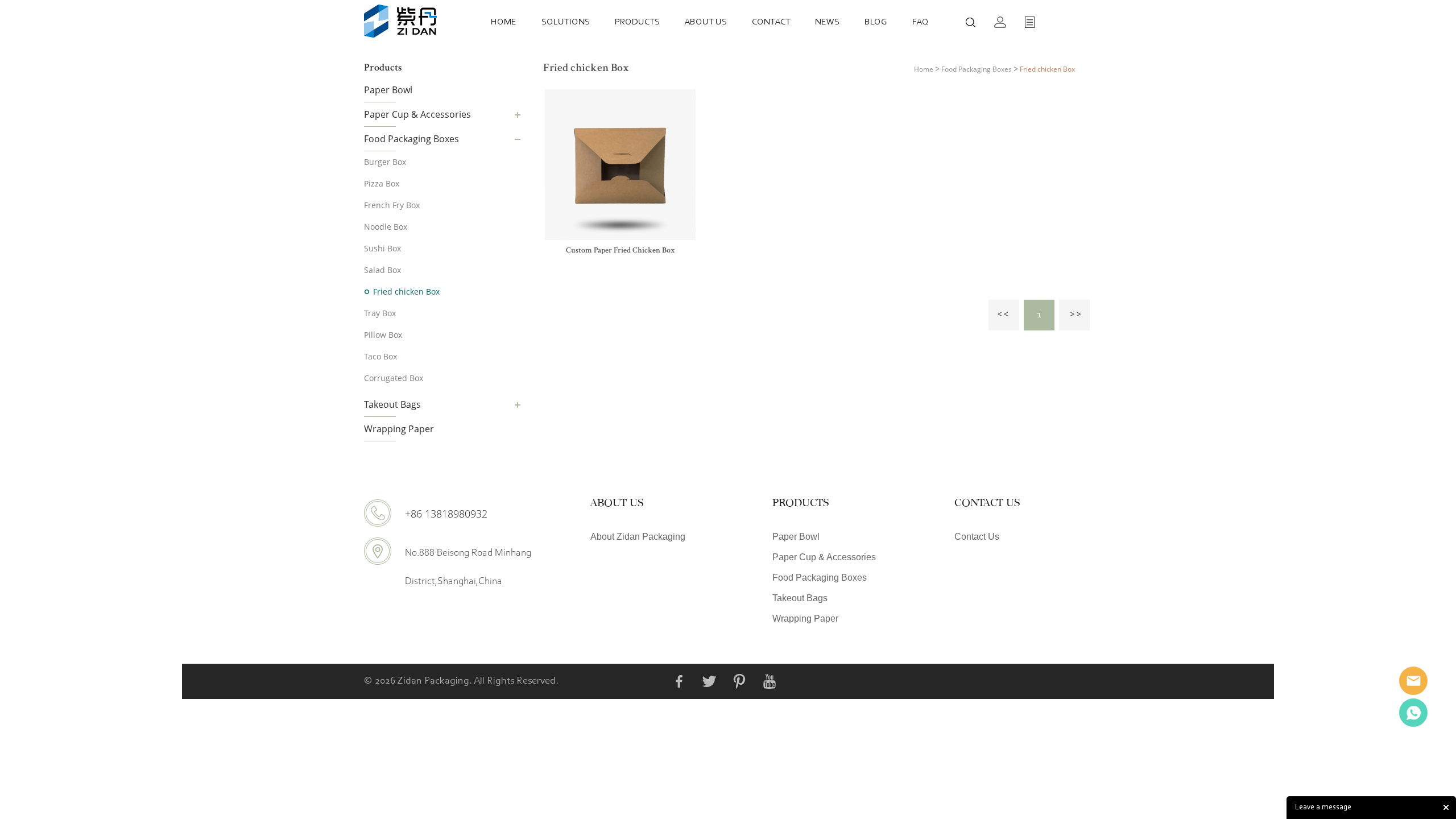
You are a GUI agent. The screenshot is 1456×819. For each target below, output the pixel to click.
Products (637, 22)
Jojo (1413, 681)
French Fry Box (392, 205)
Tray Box (380, 313)
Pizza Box (381, 183)
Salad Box (382, 269)
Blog (875, 22)
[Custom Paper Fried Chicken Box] (620, 164)
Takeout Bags (392, 404)
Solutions (565, 22)
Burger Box (385, 161)
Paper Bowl (388, 90)
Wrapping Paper (399, 429)
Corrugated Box (393, 378)
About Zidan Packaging (637, 536)
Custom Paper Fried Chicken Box (620, 251)
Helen (1413, 712)
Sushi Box (382, 248)
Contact (771, 22)
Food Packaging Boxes (411, 139)
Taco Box (380, 356)
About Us (705, 22)
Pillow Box (383, 334)
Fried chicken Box (406, 291)
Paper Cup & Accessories (417, 114)
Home (503, 22)
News (827, 22)
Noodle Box (385, 226)
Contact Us (976, 536)
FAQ (920, 22)
